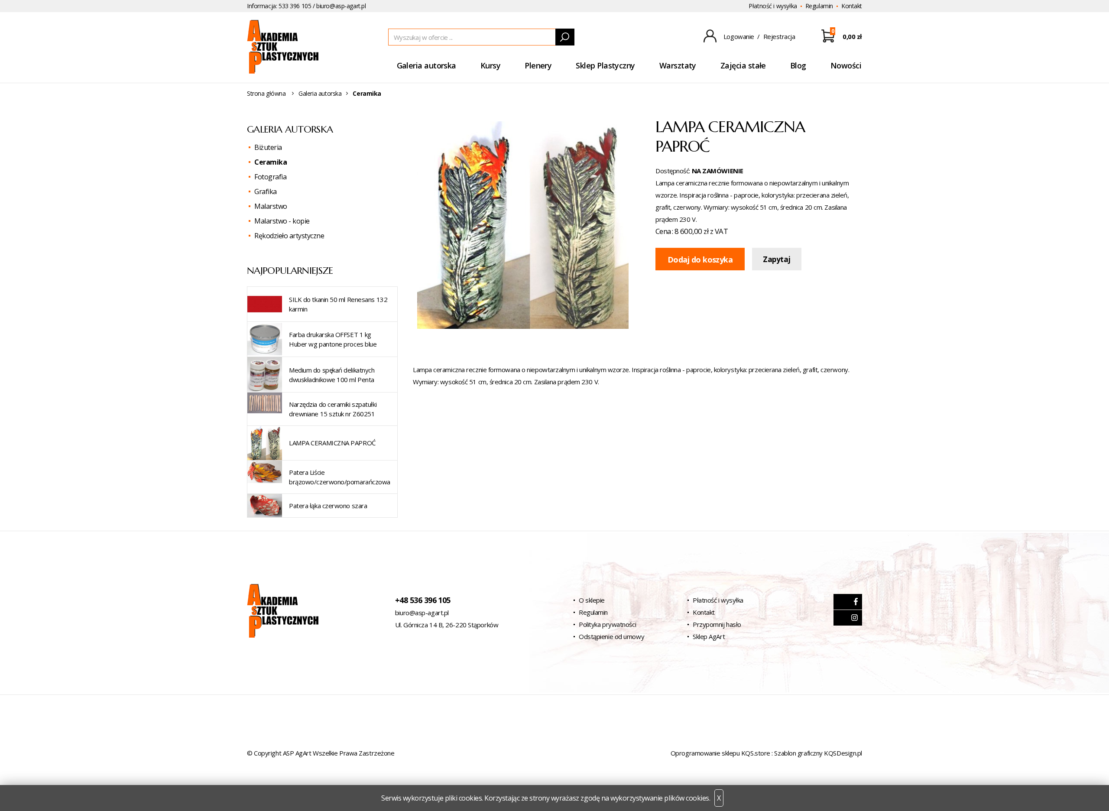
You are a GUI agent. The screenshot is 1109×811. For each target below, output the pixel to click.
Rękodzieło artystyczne (289, 235)
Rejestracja (779, 36)
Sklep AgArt (709, 636)
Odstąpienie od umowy (611, 636)
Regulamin (819, 6)
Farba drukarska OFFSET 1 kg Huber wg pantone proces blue (332, 339)
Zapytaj (776, 259)
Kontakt (851, 6)
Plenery (538, 65)
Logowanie (738, 36)
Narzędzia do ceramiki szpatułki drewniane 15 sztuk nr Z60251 (332, 409)
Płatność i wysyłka (773, 6)
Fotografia (270, 177)
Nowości (845, 65)
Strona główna (266, 93)
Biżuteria (268, 147)
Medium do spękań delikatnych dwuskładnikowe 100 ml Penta (331, 375)
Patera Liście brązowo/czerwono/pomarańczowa (339, 477)
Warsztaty (677, 65)
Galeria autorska (426, 65)
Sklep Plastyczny (605, 65)
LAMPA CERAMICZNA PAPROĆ (332, 442)
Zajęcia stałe (743, 65)
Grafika (265, 191)
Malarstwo (270, 206)
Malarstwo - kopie (282, 221)
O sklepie (592, 600)
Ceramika (270, 162)
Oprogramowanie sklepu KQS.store (720, 753)
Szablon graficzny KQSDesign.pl (818, 753)
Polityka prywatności (607, 624)
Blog (798, 65)
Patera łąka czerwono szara (328, 505)
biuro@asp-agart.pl (341, 6)
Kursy (490, 65)
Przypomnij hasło (717, 624)
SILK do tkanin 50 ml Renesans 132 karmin (338, 304)
